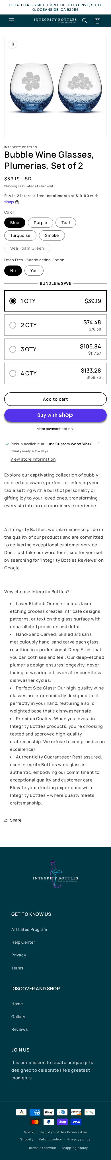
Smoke (52, 235)
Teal (65, 222)
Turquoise (20, 235)
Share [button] (16, 820)
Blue (14, 222)
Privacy (18, 955)
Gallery (18, 1016)
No (13, 270)
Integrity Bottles (52, 1132)
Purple (40, 222)
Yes (34, 270)
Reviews (19, 1029)
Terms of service (42, 1148)
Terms (17, 968)
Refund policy (50, 1139)
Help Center (23, 942)
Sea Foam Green (30, 249)
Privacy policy (79, 1139)
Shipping (10, 186)
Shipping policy (75, 1148)
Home (17, 1003)
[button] (11, 20)
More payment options (56, 428)
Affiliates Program (29, 929)
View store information (33, 459)
